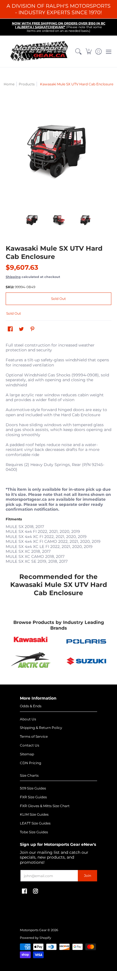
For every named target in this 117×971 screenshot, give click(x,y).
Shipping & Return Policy (41, 727)
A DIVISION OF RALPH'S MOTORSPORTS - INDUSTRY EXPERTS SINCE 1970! (58, 9)
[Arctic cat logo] (31, 661)
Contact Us (29, 745)
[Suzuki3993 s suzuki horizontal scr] (86, 661)
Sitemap (27, 754)
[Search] (78, 51)
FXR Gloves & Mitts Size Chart (45, 806)
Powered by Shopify (35, 938)
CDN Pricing (30, 763)
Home (9, 84)
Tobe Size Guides (34, 832)
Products (27, 84)
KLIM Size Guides (34, 814)
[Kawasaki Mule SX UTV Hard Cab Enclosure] (32, 219)
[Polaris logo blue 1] (86, 641)
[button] (88, 51)
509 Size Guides (33, 788)
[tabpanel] (58, 452)
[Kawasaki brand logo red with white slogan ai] (31, 641)
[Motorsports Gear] (40, 51)
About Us (28, 719)
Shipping (13, 277)
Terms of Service (34, 736)
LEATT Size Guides (35, 823)
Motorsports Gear (33, 930)
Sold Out (58, 298)
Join (87, 875)
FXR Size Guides (33, 797)
